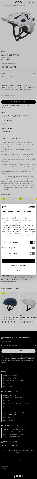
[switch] (32, 248)
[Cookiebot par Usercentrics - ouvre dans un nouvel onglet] (27, 207)
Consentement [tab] (7, 211)
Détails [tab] (18, 211)
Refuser (18, 271)
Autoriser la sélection (18, 266)
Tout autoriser (18, 261)
